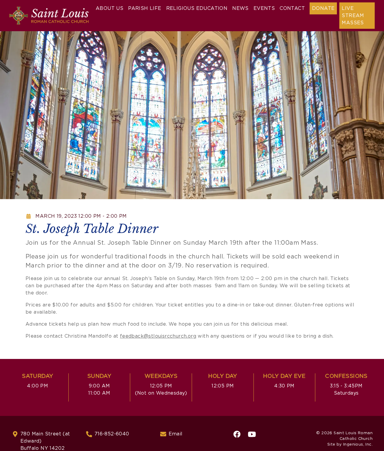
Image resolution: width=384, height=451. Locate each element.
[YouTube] (252, 434)
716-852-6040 (111, 434)
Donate (323, 8)
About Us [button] (109, 8)
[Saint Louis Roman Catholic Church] (48, 16)
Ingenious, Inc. (358, 445)
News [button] (240, 8)
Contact (292, 8)
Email (176, 434)
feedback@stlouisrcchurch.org (158, 336)
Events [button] (264, 8)
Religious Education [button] (197, 8)
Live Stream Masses (353, 15)
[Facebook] (237, 434)
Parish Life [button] (144, 8)
